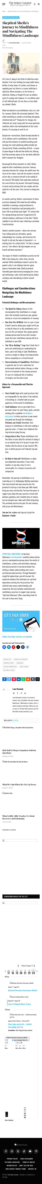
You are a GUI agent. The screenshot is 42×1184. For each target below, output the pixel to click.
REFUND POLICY (12, 1165)
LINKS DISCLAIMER (26, 1159)
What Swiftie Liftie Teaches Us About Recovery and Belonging (18, 817)
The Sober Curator (13, 1174)
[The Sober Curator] (20, 4)
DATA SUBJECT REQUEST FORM (16, 1169)
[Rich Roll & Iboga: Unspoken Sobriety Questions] (21, 736)
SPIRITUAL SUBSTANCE (11, 17)
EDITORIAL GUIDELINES (12, 1162)
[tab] (9, 971)
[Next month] (34, 965)
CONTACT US (32, 1169)
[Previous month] (18, 965)
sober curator (24, 666)
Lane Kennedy (14, 43)
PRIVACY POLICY (12, 1159)
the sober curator (9, 670)
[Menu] (3, 4)
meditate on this (9, 663)
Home (4, 11)
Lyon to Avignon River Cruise (19, 1004)
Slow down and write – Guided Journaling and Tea (20, 1025)
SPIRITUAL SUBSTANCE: (11, 554)
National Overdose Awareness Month (22, 990)
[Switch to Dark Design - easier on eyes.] (34, 4)
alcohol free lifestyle (20, 659)
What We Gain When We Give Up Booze (19, 784)
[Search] (38, 4)
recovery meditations (10, 666)
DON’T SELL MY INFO (26, 1165)
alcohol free (7, 659)
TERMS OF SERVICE (28, 1162)
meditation (20, 663)
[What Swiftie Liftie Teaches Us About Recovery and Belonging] (21, 802)
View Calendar (9, 1120)
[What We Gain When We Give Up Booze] (21, 770)
